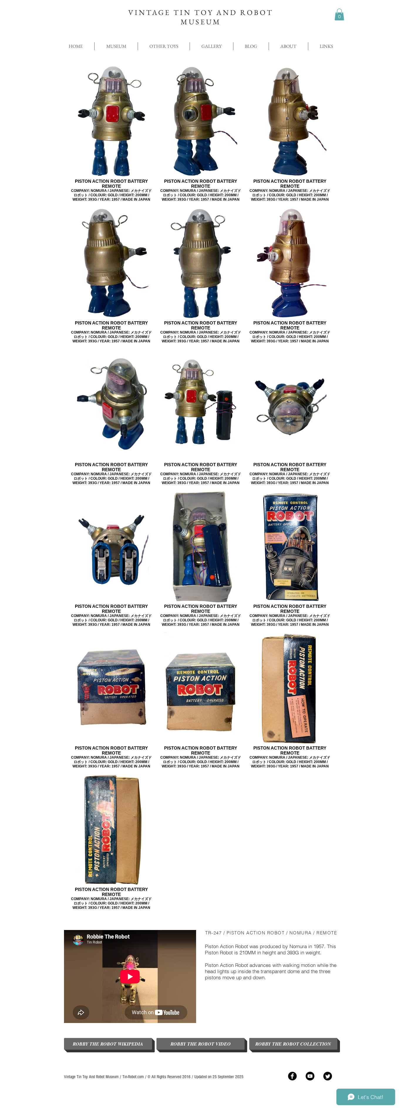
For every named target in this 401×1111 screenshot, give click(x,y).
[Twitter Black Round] (327, 1076)
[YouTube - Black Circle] (310, 1076)
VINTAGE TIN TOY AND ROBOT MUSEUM (200, 17)
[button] (339, 15)
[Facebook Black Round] (292, 1076)
